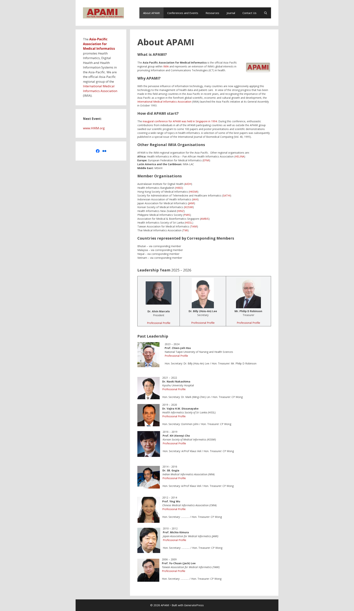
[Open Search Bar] (265, 12)
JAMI (191, 203)
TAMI (194, 226)
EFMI (206, 160)
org (102, 128)
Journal (231, 13)
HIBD (179, 187)
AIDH (188, 184)
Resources (212, 13)
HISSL (188, 222)
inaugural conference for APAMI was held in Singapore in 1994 (180, 121)
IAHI (195, 199)
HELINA (239, 156)
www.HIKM (91, 128)
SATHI (226, 195)
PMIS (187, 215)
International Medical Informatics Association (164, 101)
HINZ (181, 211)
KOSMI (189, 207)
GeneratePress (194, 605)
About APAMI (151, 13)
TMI (185, 230)
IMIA (166, 66)
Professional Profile (158, 323)
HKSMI (193, 191)
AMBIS (205, 218)
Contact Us (249, 13)
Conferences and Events (182, 13)
